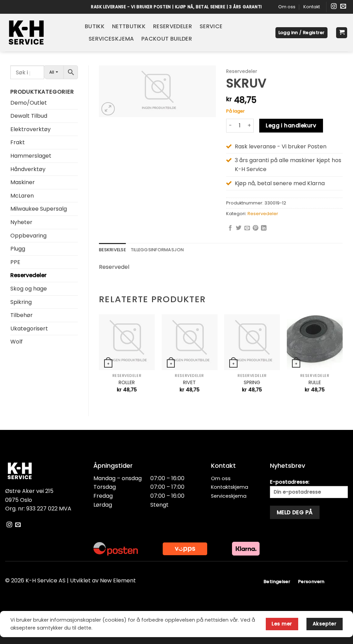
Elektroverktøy (30, 129)
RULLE (315, 382)
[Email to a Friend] (247, 228)
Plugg (17, 249)
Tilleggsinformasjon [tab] (157, 250)
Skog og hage (28, 289)
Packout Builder (166, 39)
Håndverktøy (28, 169)
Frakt (17, 142)
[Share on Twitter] (238, 228)
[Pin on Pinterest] (255, 228)
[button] (301, 33)
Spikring (21, 302)
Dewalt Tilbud (28, 116)
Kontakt (311, 7)
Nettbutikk (128, 26)
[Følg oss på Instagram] (334, 6)
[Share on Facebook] (230, 228)
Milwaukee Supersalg (38, 209)
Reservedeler (172, 26)
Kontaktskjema (229, 487)
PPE (15, 262)
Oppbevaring (28, 236)
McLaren (22, 196)
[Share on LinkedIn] (263, 228)
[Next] (342, 359)
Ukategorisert (29, 328)
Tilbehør (21, 315)
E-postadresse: (289, 481)
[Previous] (99, 359)
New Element (118, 580)
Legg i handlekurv (291, 125)
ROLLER (127, 382)
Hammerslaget (30, 156)
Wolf (16, 342)
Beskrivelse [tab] (112, 250)
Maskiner (22, 182)
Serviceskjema (111, 39)
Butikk (94, 26)
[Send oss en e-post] (343, 6)
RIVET (189, 382)
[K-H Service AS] (39, 33)
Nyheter (21, 222)
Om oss (286, 7)
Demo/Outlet (28, 103)
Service (211, 26)
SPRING (252, 382)
